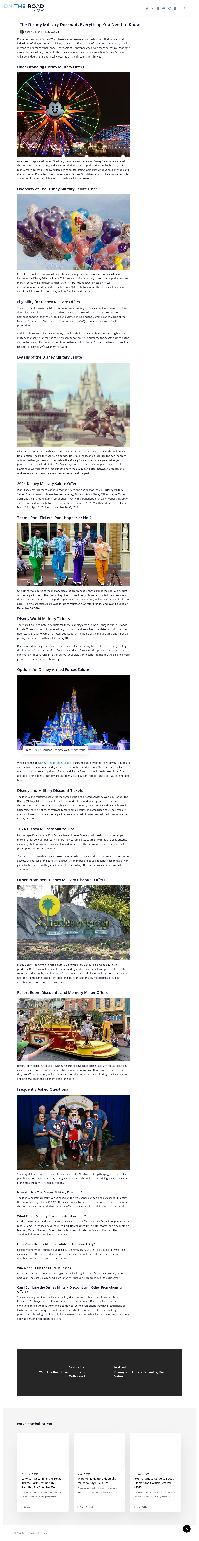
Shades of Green (31, 650)
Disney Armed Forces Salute (54, 762)
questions (44, 1174)
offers (80, 278)
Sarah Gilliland (33, 31)
